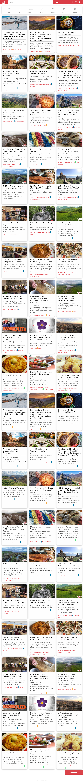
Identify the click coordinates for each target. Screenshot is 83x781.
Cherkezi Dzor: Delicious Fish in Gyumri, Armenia (68, 150)
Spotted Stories (17, 49)
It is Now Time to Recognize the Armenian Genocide (41, 336)
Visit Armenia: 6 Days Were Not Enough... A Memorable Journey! (14, 151)
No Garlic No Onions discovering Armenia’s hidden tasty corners (67, 298)
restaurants (31, 12)
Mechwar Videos (62, 90)
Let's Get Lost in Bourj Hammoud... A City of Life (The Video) (68, 337)
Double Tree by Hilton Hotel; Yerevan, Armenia (13, 261)
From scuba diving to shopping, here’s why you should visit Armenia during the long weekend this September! (41, 36)
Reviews (11, 309)
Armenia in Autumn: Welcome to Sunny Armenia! (11, 73)
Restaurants (67, 162)
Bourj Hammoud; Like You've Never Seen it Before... (12, 337)
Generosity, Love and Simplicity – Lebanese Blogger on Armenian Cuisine (39, 299)
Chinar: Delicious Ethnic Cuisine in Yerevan (68, 261)
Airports (5, 236)
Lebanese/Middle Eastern (37, 276)
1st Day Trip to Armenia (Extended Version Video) (68, 187)
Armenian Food (7, 390)
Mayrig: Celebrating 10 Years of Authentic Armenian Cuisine (41, 374)
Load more (74, 772)
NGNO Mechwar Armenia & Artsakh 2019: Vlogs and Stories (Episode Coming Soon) (69, 113)
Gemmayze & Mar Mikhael (36, 389)
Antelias (22, 388)
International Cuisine (64, 274)
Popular (32, 86)
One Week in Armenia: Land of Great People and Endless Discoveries (68, 225)
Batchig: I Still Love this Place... (12, 376)
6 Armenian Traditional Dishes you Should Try (67, 33)
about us (64, 12)
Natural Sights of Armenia (13, 110)
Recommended (40, 274)
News (77, 45)
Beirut (15, 350)
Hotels (5, 273)
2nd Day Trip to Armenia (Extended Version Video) (41, 187)
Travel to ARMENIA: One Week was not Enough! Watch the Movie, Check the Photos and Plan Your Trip (69, 74)
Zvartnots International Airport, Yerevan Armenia (13, 224)
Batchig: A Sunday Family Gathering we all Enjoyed (68, 376)
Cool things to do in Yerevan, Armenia (38, 72)
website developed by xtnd (32, 774)
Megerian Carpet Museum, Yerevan (41, 150)
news (9, 12)
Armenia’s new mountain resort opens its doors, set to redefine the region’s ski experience (14, 35)
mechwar (42, 12)
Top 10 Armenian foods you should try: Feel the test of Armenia (41, 112)
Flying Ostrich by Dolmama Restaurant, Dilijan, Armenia (41, 261)
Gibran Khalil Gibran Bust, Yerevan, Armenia (41, 224)
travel (20, 12)
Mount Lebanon (61, 390)
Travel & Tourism (45, 51)
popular (53, 12)
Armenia (15, 88)
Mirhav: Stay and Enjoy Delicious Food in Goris (12, 297)
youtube (75, 12)
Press (66, 311)
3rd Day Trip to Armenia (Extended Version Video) (13, 187)
